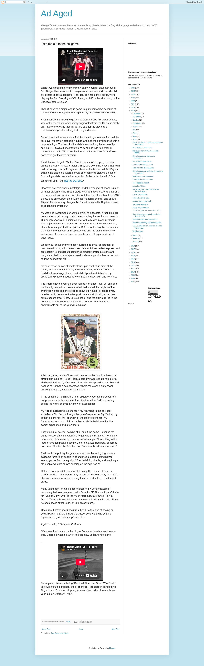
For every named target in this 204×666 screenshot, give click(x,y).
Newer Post (46, 629)
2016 (133, 252)
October (136, 120)
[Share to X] (85, 621)
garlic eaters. (73, 180)
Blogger (112, 648)
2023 (133, 98)
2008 (133, 278)
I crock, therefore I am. (141, 198)
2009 (133, 275)
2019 (133, 111)
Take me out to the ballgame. (143, 168)
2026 (133, 88)
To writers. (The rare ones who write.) (146, 211)
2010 (133, 272)
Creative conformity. (140, 195)
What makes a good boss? (143, 148)
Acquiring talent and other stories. (145, 219)
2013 (133, 262)
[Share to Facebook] (88, 621)
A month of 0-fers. (139, 186)
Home (81, 629)
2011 (133, 269)
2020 (133, 107)
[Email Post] (75, 621)
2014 (133, 259)
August (135, 127)
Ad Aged (56, 13)
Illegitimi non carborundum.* (143, 176)
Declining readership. (141, 204)
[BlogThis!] (82, 621)
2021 (133, 104)
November (137, 117)
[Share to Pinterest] (90, 621)
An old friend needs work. (142, 161)
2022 (133, 101)
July (134, 130)
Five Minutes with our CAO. (143, 180)
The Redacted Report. (141, 183)
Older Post (115, 629)
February (136, 239)
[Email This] (80, 621)
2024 (133, 94)
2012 (133, 265)
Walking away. (138, 231)
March (135, 235)
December (137, 113)
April (135, 139)
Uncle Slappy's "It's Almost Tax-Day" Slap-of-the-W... (146, 190)
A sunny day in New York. (142, 201)
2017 (133, 249)
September (137, 123)
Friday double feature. (141, 208)
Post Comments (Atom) (60, 633)
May (134, 136)
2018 (133, 246)
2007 (133, 282)
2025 (133, 91)
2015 (133, 256)
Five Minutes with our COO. (143, 165)
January (136, 242)
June (135, 133)
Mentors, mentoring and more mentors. (147, 223)
